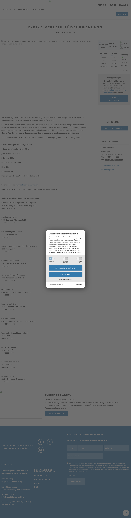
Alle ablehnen (65, 274)
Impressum (79, 284)
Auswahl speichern (65, 279)
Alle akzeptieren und (66, 268)
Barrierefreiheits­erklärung (56, 284)
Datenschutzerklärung (74, 252)
